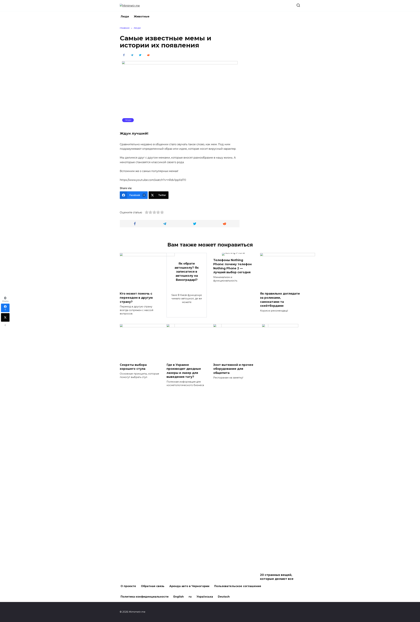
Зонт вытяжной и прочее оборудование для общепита (233, 368)
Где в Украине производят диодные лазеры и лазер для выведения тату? (184, 370)
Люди (125, 16)
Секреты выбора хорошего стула (133, 366)
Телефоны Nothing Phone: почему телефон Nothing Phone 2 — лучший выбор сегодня (232, 266)
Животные (141, 16)
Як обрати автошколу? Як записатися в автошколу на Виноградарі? (187, 271)
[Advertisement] (275, 76)
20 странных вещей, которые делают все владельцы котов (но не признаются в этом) (279, 581)
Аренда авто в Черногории (189, 586)
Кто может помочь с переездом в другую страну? (136, 297)
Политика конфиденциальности (144, 596)
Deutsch (224, 596)
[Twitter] (5, 317)
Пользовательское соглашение (237, 586)
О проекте (128, 586)
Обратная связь (152, 586)
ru (190, 596)
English (178, 596)
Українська (205, 596)
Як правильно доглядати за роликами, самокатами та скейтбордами (280, 299)
